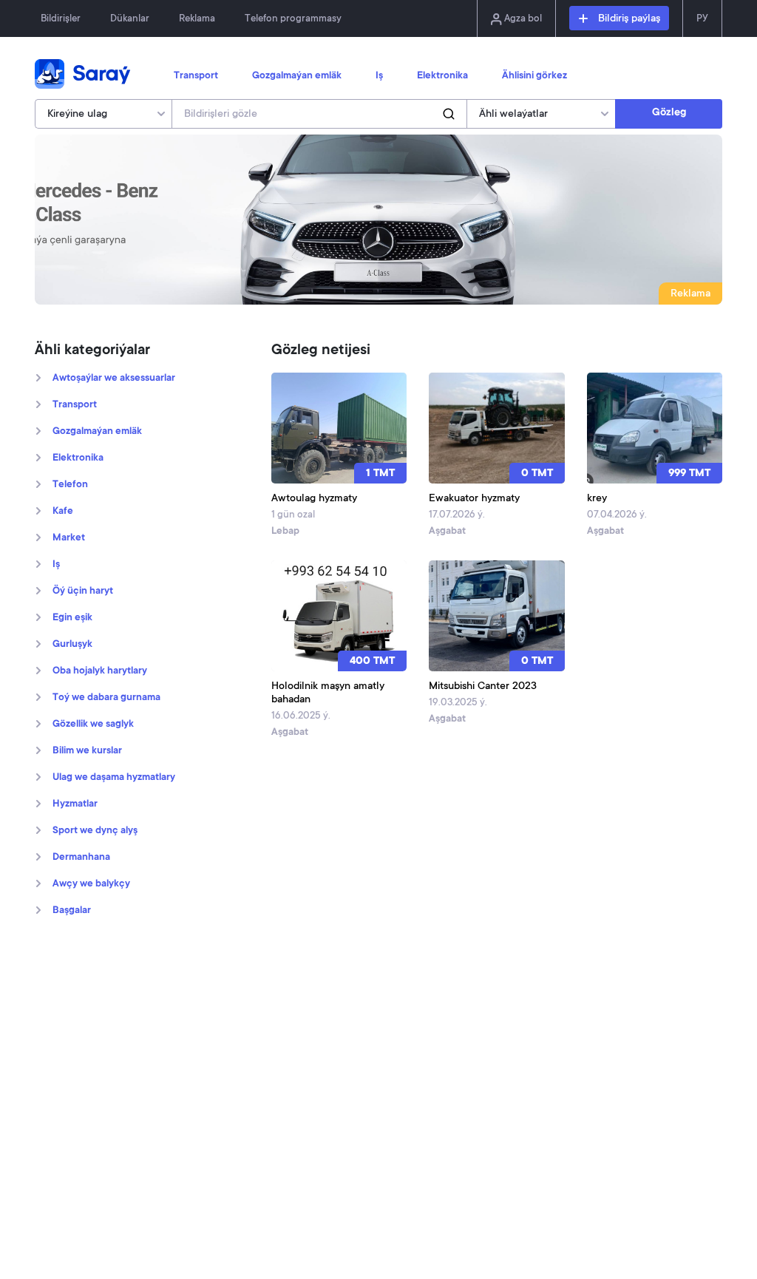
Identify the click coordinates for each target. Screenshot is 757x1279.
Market (68, 538)
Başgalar (71, 911)
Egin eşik (72, 618)
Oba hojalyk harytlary (99, 671)
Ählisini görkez (534, 76)
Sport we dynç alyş (95, 831)
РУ (702, 18)
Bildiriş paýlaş (627, 19)
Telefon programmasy (293, 18)
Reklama (197, 18)
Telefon (70, 485)
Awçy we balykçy (91, 884)
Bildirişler (61, 18)
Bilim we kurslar (87, 751)
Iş (379, 76)
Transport (196, 76)
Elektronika (442, 76)
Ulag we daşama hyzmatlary (113, 778)
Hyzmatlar (75, 804)
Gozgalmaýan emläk (297, 76)
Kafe (62, 512)
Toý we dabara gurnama (106, 698)
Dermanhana (81, 858)
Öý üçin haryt (82, 591)
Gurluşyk (72, 645)
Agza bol (522, 18)
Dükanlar (129, 18)
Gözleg (669, 113)
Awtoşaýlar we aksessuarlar (113, 378)
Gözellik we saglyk (93, 724)
